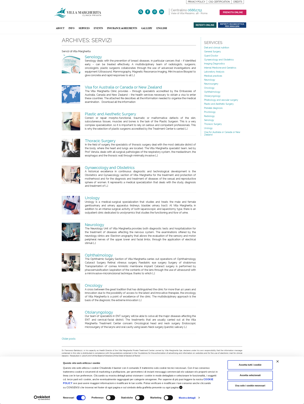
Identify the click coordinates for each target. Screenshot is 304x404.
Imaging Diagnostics (214, 63)
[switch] (110, 397)
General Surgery (212, 51)
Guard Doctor (211, 55)
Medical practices (213, 76)
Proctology (210, 112)
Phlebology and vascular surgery (221, 100)
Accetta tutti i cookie (250, 364)
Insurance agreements (122, 28)
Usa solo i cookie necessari (250, 385)
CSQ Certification (219, 1)
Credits (237, 1)
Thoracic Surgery (100, 140)
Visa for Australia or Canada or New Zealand (123, 87)
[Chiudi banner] (277, 361)
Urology (92, 198)
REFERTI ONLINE (205, 25)
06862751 (195, 10)
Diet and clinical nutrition (216, 47)
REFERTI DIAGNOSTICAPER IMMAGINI (232, 25)
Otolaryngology (99, 312)
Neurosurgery (211, 83)
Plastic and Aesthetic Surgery (110, 114)
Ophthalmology (99, 255)
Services (84, 28)
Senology (93, 57)
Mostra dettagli (187, 397)
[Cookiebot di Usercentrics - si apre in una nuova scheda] (42, 397)
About (60, 28)
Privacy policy (196, 1)
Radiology (209, 116)
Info (72, 28)
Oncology (93, 285)
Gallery (146, 28)
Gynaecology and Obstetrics (110, 167)
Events (98, 28)
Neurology (94, 224)
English (161, 28)
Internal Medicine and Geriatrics (220, 67)
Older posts (69, 338)
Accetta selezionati (250, 375)
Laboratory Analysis (214, 71)
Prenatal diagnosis (213, 108)
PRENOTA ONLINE (233, 12)
